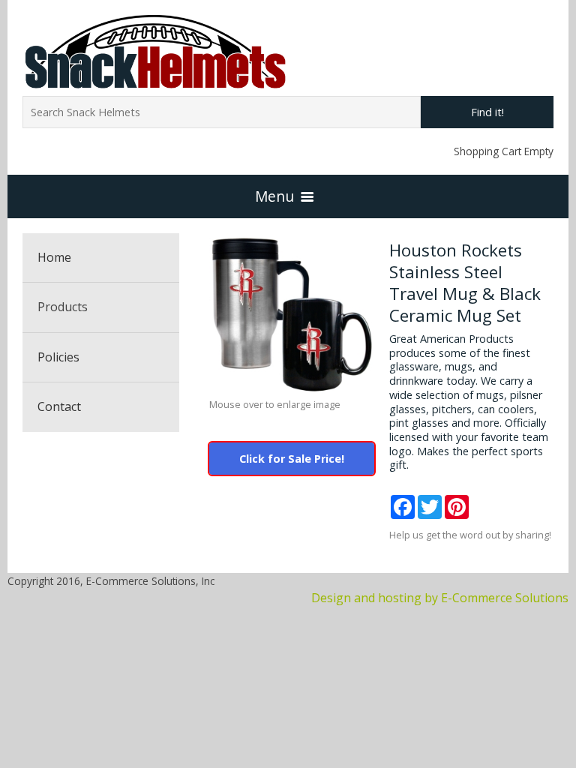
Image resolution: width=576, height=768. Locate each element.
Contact (59, 406)
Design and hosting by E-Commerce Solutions (439, 598)
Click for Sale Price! (291, 459)
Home (54, 257)
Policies (59, 357)
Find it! (487, 112)
